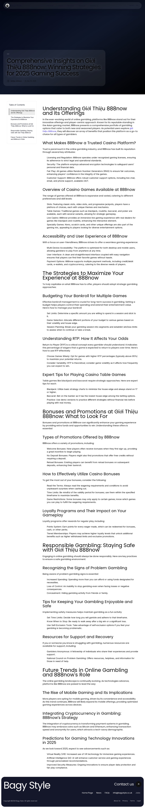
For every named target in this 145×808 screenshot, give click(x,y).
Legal (139, 801)
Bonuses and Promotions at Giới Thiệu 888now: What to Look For (22, 125)
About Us (117, 801)
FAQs (107, 792)
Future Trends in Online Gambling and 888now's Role (22, 138)
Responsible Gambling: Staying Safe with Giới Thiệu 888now (21, 132)
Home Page (87, 792)
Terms (132, 801)
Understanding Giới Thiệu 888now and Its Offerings (23, 112)
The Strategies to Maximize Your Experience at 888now (22, 118)
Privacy (125, 801)
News (98, 792)
